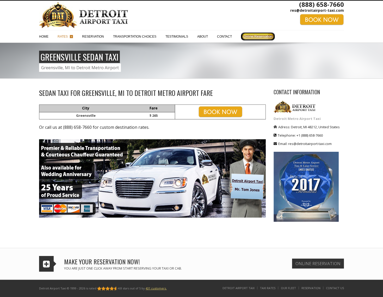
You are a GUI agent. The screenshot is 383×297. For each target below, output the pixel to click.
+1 (309, 135)
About (202, 36)
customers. (156, 288)
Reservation (93, 36)
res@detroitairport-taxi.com (317, 10)
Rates (65, 36)
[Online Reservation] (258, 38)
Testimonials (176, 36)
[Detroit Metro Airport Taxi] (83, 14)
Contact (224, 36)
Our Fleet (288, 288)
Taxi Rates (267, 288)
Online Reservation (318, 263)
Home (43, 36)
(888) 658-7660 (321, 4)
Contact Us (335, 288)
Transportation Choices (134, 36)
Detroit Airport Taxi (239, 288)
